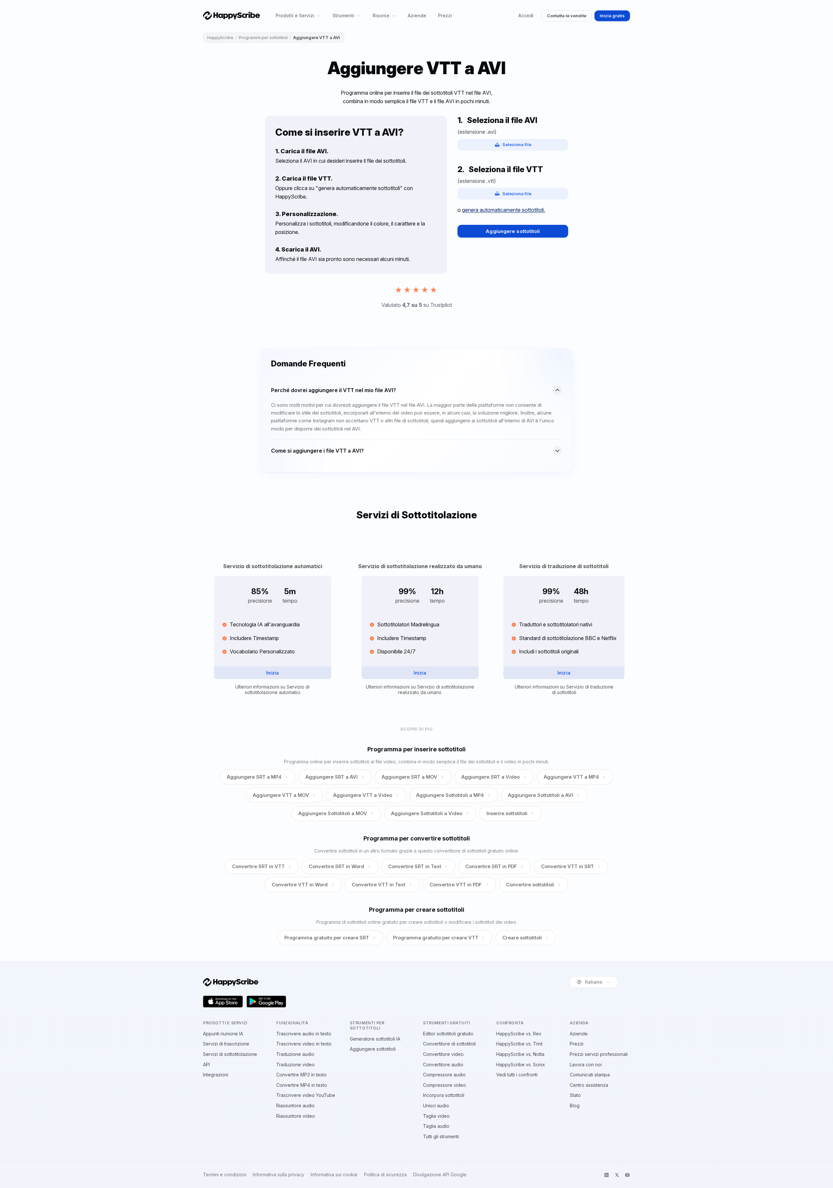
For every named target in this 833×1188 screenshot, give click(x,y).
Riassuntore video (295, 1116)
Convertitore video (443, 1054)
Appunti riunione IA (223, 1033)
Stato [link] (575, 1095)
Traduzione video (295, 1064)
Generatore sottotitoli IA (375, 1039)
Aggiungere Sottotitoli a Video (426, 813)
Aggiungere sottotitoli (512, 231)
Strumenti (343, 15)
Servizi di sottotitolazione (230, 1054)
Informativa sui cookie (334, 1174)
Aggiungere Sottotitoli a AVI (540, 795)
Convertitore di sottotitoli (449, 1043)
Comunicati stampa (590, 1074)
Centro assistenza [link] (589, 1085)
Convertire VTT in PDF (456, 884)
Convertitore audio (443, 1064)
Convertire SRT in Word (336, 866)
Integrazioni (215, 1074)
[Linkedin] (606, 1175)
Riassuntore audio (295, 1105)
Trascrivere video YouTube (305, 1095)
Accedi (526, 15)
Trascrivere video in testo (304, 1043)
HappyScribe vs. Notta (520, 1054)
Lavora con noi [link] (586, 1064)
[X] (617, 1175)
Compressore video (444, 1085)
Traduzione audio (295, 1054)
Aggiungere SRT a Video (490, 777)
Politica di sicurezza (385, 1174)
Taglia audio (436, 1126)
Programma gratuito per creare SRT (326, 938)
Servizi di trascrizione (226, 1043)
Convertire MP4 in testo (301, 1085)
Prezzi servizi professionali (599, 1054)
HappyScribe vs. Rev (518, 1033)
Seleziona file (516, 144)
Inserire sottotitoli (506, 813)
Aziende (417, 15)
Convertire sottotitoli (530, 884)
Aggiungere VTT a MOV (281, 795)
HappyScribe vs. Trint (519, 1043)
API (206, 1064)
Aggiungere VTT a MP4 (571, 777)
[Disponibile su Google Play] (266, 1001)
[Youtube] (627, 1175)
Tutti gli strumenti (441, 1136)
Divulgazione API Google (440, 1174)
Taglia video (436, 1116)
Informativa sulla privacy (278, 1174)
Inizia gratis (612, 15)
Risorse (381, 15)
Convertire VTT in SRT (567, 866)
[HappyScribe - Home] (231, 15)
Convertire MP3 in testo (301, 1074)
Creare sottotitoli (522, 938)
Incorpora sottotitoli (443, 1095)
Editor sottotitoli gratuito (448, 1033)
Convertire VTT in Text (378, 884)
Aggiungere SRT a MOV (409, 777)
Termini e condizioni (224, 1174)
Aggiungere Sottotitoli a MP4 (450, 795)
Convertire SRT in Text (414, 866)
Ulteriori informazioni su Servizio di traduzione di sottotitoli (564, 689)
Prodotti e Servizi (295, 15)
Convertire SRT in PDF (491, 866)
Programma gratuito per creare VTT (435, 938)
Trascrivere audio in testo (303, 1033)
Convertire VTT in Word (300, 884)
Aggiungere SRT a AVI (332, 777)
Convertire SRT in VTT (258, 866)
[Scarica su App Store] (223, 1001)
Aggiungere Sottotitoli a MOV (332, 813)
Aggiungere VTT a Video (362, 795)
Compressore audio (444, 1074)
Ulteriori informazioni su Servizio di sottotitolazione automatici (272, 689)
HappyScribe (220, 37)
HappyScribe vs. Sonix (520, 1064)
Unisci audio (436, 1105)
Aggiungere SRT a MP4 (254, 777)
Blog (575, 1105)
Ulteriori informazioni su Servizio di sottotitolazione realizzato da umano (420, 689)
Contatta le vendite (566, 15)
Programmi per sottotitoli (263, 37)
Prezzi (445, 15)
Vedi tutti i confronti (517, 1074)
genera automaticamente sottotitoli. (503, 210)
